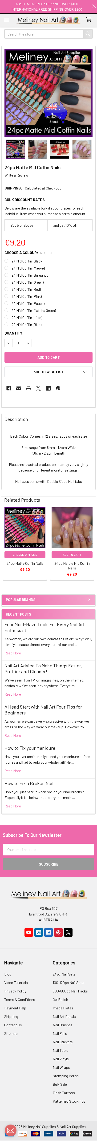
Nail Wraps (61, 1067)
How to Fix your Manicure (29, 748)
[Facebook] (8, 388)
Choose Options (25, 554)
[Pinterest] (58, 388)
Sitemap (11, 1033)
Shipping (11, 1016)
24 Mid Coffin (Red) (26, 289)
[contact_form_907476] (10, 1130)
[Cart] (90, 20)
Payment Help (15, 1008)
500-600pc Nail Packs (70, 991)
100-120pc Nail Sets (68, 982)
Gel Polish (60, 999)
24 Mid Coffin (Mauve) (28, 268)
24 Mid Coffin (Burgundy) (30, 275)
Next (91, 543)
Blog (7, 974)
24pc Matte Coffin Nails (25, 563)
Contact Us (13, 1025)
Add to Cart (72, 554)
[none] (48, 93)
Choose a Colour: (29, 252)
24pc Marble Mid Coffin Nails (72, 565)
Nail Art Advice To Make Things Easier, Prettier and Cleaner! (43, 668)
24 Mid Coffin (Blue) (26, 324)
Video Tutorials (16, 982)
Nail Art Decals (64, 1016)
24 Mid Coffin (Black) (27, 261)
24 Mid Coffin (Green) (28, 282)
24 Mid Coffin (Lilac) (27, 317)
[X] (38, 388)
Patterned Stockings (69, 1101)
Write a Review (16, 175)
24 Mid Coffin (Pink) (27, 296)
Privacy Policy (15, 991)
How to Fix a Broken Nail (28, 783)
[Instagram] (38, 932)
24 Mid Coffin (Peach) (28, 303)
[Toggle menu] (6, 19)
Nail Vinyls (61, 1058)
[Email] (18, 388)
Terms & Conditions (19, 999)
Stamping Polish (66, 1075)
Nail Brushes (63, 1025)
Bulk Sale (60, 1084)
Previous (6, 543)
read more (12, 653)
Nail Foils (60, 1033)
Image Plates (63, 1008)
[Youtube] (28, 932)
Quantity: (14, 333)
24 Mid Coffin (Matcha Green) (34, 310)
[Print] (28, 388)
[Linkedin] (48, 388)
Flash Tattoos (64, 1092)
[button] (48, 372)
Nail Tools (60, 1050)
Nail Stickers (63, 1042)
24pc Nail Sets (64, 974)
